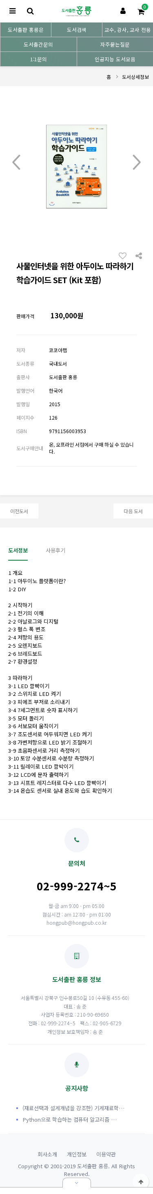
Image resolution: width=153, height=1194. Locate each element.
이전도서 (19, 511)
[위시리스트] (125, 255)
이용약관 (106, 1154)
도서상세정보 (135, 76)
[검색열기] (30, 11)
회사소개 (47, 1154)
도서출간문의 (38, 44)
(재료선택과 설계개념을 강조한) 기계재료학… (73, 1108)
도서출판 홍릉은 (26, 30)
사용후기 (55, 550)
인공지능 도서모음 (115, 59)
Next (137, 162)
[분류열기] (12, 11)
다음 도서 (133, 511)
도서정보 (18, 550)
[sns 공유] (139, 255)
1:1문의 (38, 59)
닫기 (76, 1182)
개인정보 (76, 1154)
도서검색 (76, 30)
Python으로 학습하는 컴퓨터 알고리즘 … (69, 1119)
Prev (16, 162)
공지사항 (76, 1087)
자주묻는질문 (115, 44)
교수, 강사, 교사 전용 (127, 30)
